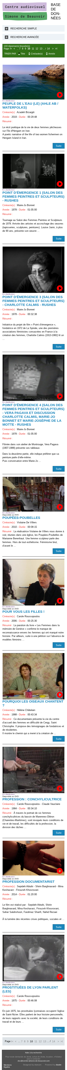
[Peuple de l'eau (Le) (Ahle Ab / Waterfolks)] (33, 82)
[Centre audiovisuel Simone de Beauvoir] (24, 19)
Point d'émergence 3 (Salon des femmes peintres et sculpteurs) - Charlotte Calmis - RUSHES (33, 301)
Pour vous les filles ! (23, 611)
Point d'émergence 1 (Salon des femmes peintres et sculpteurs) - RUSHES (33, 196)
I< (11, 48)
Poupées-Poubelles (21, 518)
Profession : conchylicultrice (32, 799)
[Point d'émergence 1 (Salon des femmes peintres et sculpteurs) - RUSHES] (33, 171)
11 (33, 48)
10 (29, 48)
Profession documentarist (28, 881)
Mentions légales (8, 1066)
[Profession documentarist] (33, 858)
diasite (58, 1065)
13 (41, 48)
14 (48, 48)
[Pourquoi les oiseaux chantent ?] (33, 676)
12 (37, 48)
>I (56, 48)
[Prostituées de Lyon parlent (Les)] (33, 958)
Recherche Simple (23, 28)
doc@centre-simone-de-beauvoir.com (34, 1061)
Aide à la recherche (33, 1053)
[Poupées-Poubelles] (33, 494)
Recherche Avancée (24, 37)
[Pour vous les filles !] (33, 582)
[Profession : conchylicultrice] (33, 770)
